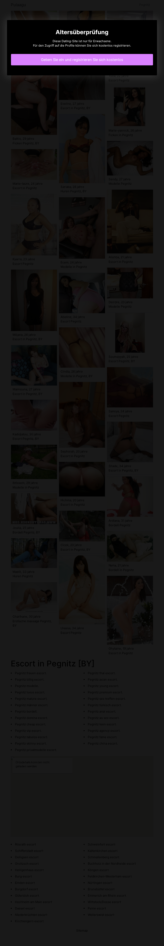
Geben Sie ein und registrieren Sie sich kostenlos (82, 60)
